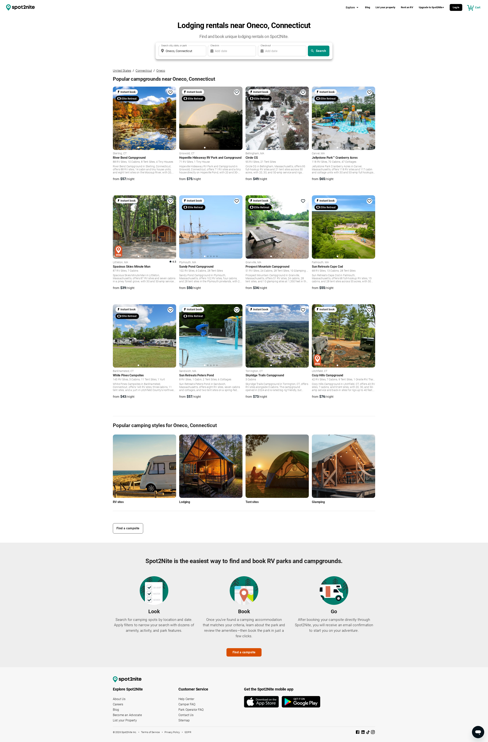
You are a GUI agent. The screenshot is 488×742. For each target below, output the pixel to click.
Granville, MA (253, 262)
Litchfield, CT (319, 371)
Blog (367, 7)
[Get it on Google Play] (301, 701)
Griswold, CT (186, 153)
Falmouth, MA (320, 262)
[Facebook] (358, 733)
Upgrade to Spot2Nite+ (431, 7)
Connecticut (144, 70)
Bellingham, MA (255, 153)
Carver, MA (318, 153)
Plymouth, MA (187, 262)
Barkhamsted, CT (123, 371)
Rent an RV (407, 7)
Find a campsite (128, 528)
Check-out (266, 45)
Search (321, 51)
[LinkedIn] (363, 733)
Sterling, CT (120, 153)
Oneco (160, 70)
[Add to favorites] (170, 92)
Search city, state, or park (174, 45)
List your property (386, 7)
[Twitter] (368, 732)
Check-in (214, 45)
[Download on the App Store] (263, 701)
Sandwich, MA (187, 371)
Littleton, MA (120, 262)
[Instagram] (373, 733)
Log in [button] (456, 7)
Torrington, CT (254, 371)
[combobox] (182, 51)
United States (122, 70)
